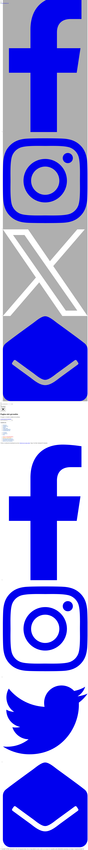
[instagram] (45, 228)
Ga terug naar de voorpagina (5, 419)
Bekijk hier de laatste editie (25, 443)
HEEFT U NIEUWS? (7, 437)
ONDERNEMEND (6, 429)
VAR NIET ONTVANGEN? (8, 439)
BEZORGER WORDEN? (8, 438)
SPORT (4, 427)
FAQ (4, 434)
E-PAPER (5, 432)
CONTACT (5, 433)
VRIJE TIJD (5, 428)
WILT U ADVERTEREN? (8, 436)
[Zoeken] (12, 404)
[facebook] (45, 131)
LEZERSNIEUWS (6, 430)
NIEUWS (5, 425)
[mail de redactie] (45, 400)
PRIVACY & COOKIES (7, 441)
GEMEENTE (5, 426)
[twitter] (45, 315)
